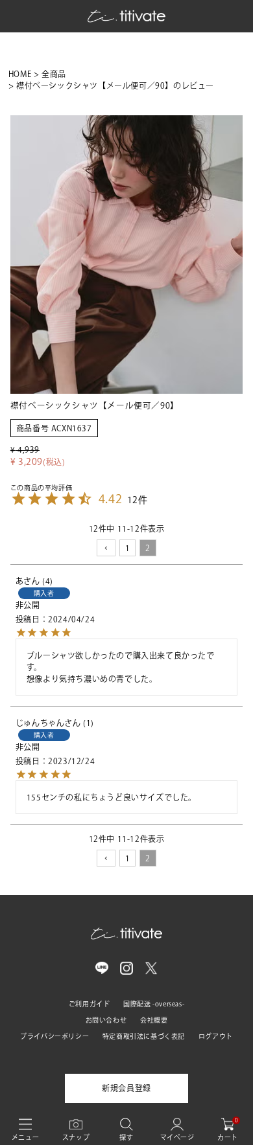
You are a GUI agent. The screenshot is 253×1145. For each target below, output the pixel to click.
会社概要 (153, 1020)
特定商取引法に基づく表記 (143, 1036)
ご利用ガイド (89, 1004)
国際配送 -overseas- (153, 1004)
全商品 (54, 74)
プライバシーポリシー (54, 1036)
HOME (19, 74)
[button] (106, 547)
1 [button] (127, 548)
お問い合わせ (106, 1020)
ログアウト (216, 1036)
